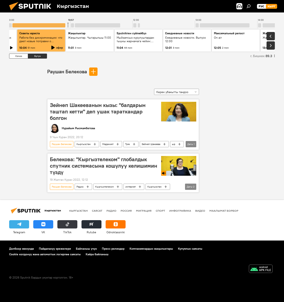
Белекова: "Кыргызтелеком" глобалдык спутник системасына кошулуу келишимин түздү (103, 166)
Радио (80, 186)
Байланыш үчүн (86, 248)
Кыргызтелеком (104, 186)
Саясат (97, 210)
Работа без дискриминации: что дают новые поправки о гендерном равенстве (40, 41)
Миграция (144, 210)
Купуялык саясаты (190, 248)
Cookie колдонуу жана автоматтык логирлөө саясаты (45, 254)
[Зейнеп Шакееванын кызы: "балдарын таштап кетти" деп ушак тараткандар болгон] (178, 112)
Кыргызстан (84, 144)
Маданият (108, 144)
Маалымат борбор (223, 210)
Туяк (127, 144)
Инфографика (180, 210)
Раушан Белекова (67, 71)
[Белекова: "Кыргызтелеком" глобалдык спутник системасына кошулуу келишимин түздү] (178, 166)
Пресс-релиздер (113, 248)
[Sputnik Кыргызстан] (32, 11)
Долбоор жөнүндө (21, 248)
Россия (126, 210)
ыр (173, 144)
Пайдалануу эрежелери (55, 248)
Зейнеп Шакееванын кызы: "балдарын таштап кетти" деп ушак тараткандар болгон (98, 111)
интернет (130, 186)
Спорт (160, 210)
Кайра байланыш (97, 254)
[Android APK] (261, 269)
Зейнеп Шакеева (151, 144)
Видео (200, 210)
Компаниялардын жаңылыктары (151, 248)
